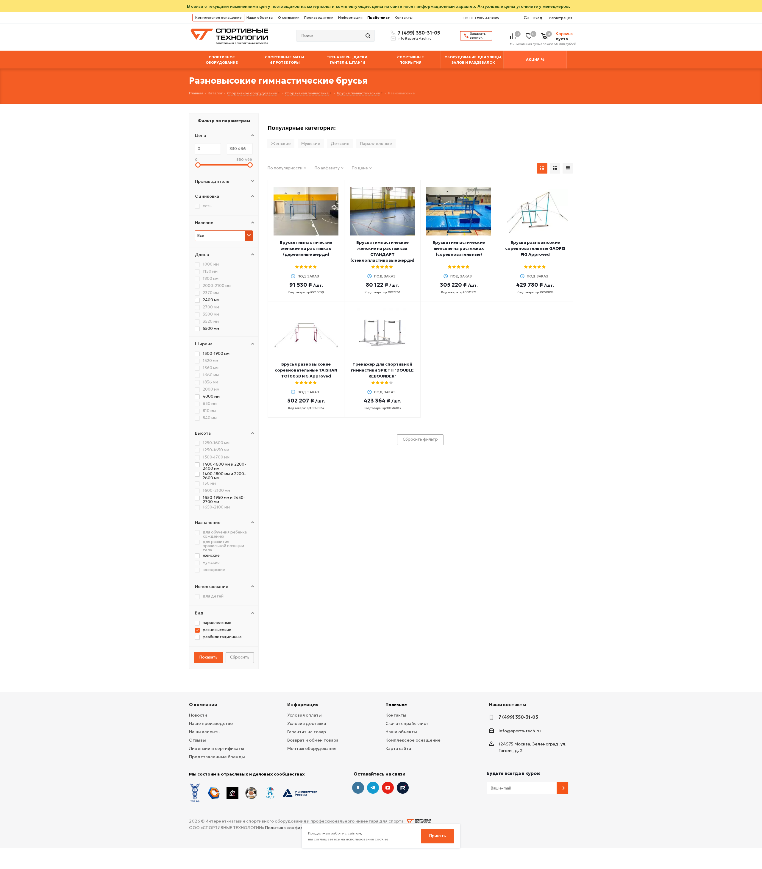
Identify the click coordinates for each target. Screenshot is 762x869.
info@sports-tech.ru (415, 38)
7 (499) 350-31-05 (418, 33)
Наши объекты (259, 17)
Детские (340, 143)
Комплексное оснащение (218, 17)
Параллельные (376, 143)
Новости (198, 715)
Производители (318, 17)
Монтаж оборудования (311, 748)
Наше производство (211, 723)
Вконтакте (358, 788)
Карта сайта (398, 748)
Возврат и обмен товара (312, 740)
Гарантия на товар (306, 731)
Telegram (373, 788)
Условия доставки (306, 723)
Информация (350, 17)
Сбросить (239, 657)
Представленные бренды (217, 756)
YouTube (388, 788)
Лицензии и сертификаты (216, 748)
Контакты (404, 17)
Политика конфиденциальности (300, 827)
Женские (281, 143)
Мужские (310, 143)
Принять (437, 835)
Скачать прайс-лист (406, 723)
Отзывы (197, 740)
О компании (288, 17)
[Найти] (368, 36)
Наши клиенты (205, 731)
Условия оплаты (304, 715)
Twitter (403, 788)
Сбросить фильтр (420, 439)
